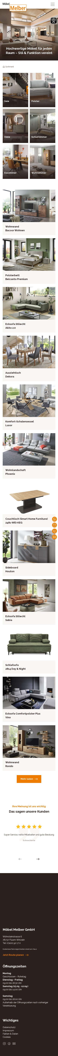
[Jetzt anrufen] (54, 531)
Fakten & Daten (10, 1034)
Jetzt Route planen (13, 955)
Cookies (7, 1037)
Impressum (8, 1030)
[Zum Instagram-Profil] (4, 1043)
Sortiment (9, 67)
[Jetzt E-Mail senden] (14, 1043)
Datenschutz (9, 1027)
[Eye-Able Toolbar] (53, 20)
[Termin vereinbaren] (54, 525)
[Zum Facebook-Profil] (9, 1043)
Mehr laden (27, 779)
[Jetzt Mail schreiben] (54, 537)
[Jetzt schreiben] (54, 519)
